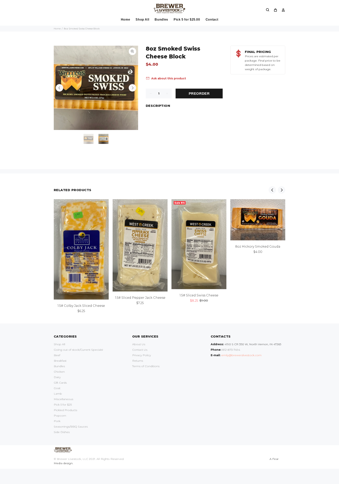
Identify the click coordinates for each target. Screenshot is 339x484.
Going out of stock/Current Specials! (78, 349)
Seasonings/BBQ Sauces (71, 426)
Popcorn (60, 415)
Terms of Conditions (145, 366)
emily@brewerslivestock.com (241, 355)
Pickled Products (65, 410)
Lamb (58, 393)
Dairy (57, 377)
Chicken (59, 371)
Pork (57, 421)
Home (57, 28)
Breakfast (60, 360)
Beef (57, 355)
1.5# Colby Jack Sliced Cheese (81, 306)
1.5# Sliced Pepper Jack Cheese (140, 298)
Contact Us (139, 349)
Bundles (59, 366)
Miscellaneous (63, 399)
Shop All (59, 344)
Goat (57, 388)
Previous (59, 88)
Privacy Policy (141, 355)
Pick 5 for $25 (63, 404)
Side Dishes (62, 432)
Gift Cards (60, 382)
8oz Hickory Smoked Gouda (257, 246)
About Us (138, 344)
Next (132, 88)
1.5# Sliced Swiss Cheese (199, 295)
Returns (137, 360)
